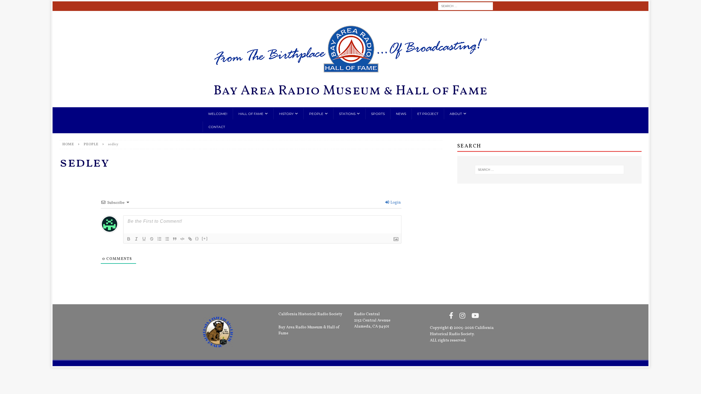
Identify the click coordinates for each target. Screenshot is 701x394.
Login (395, 202)
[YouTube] (475, 316)
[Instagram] (462, 316)
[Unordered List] (167, 239)
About (456, 114)
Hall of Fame (251, 114)
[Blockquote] (175, 239)
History (286, 114)
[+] (205, 238)
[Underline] (144, 239)
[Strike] (152, 239)
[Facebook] (451, 316)
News (401, 114)
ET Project (427, 114)
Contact (216, 127)
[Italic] (136, 239)
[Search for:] (465, 6)
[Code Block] (182, 239)
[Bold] (129, 239)
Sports (378, 114)
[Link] (190, 239)
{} (197, 238)
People (316, 114)
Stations (347, 114)
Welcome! (217, 114)
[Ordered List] (159, 239)
